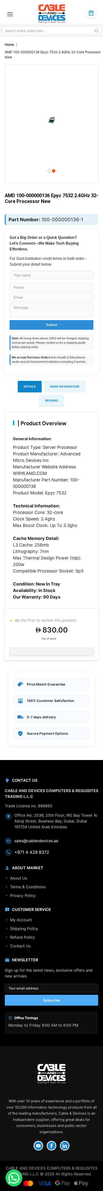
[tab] (30, 386)
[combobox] (51, 31)
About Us (18, 878)
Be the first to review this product (45, 620)
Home (9, 44)
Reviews (51, 400)
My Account (21, 919)
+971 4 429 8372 (31, 852)
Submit (51, 325)
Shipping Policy (24, 928)
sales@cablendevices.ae (36, 840)
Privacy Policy (23, 895)
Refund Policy (22, 937)
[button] (49, 170)
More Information (64, 386)
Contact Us (20, 945)
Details (30, 386)
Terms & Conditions (28, 886)
